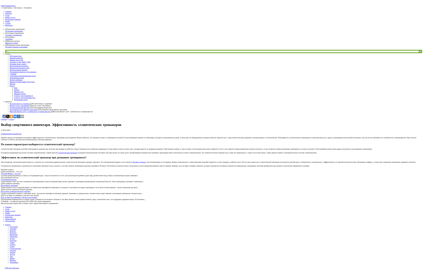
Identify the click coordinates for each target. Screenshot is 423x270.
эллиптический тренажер (67, 153)
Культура (13, 233)
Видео (12, 86)
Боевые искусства (16, 60)
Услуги (12, 254)
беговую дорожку (139, 162)
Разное (7, 225)
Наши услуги (10, 17)
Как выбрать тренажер (9, 185)
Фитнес (12, 84)
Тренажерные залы (17, 78)
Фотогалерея (10, 221)
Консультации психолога (19, 66)
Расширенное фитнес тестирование (23, 72)
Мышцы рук (18, 92)
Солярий (13, 74)
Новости (8, 13)
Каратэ (16, 90)
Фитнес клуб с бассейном (19, 106)
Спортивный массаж (9, 179)
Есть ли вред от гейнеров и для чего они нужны (19, 197)
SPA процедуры (16, 56)
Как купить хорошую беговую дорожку (16, 191)
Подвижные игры (21, 100)
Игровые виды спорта (18, 64)
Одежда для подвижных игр (24, 98)
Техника (13, 250)
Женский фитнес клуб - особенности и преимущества (30, 112)
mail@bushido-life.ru (8, 6)
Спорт (12, 247)
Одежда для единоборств (23, 96)
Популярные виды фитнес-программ (23, 110)
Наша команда (10, 219)
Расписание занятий (12, 19)
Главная (8, 11)
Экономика (14, 262)
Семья (12, 243)
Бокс (16, 88)
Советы (12, 245)
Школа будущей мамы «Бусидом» (22, 82)
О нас (7, 15)
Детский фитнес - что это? (11, 174)
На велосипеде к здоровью (20, 104)
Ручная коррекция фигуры (20, 108)
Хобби (12, 258)
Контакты (9, 25)
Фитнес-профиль (16, 80)
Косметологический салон (20, 68)
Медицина (14, 235)
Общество (13, 237)
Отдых (12, 239)
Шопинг (13, 260)
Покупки (13, 241)
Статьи (8, 23)
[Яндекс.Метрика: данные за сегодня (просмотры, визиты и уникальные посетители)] (12, 268)
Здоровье (13, 229)
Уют (11, 256)
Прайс (7, 21)
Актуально (14, 227)
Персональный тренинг (19, 70)
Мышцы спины (20, 94)
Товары (12, 252)
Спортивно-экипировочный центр (23, 76)
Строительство (15, 248)
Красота (13, 231)
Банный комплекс (16, 58)
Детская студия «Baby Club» (20, 62)
